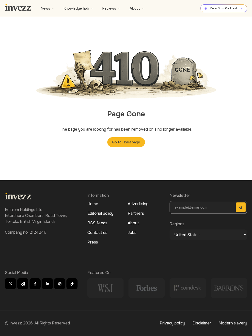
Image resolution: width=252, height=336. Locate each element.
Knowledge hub (76, 8)
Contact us (97, 232)
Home (92, 203)
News (45, 8)
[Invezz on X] (10, 283)
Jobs (132, 232)
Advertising (138, 203)
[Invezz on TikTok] (72, 283)
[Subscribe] (241, 207)
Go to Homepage (126, 142)
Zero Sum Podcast (223, 8)
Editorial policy (100, 213)
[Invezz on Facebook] (35, 283)
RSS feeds (97, 223)
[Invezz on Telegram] (22, 283)
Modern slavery (233, 323)
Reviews (109, 8)
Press (92, 242)
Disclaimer (201, 323)
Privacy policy (172, 323)
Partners (136, 213)
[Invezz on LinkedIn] (47, 283)
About (135, 8)
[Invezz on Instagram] (59, 283)
